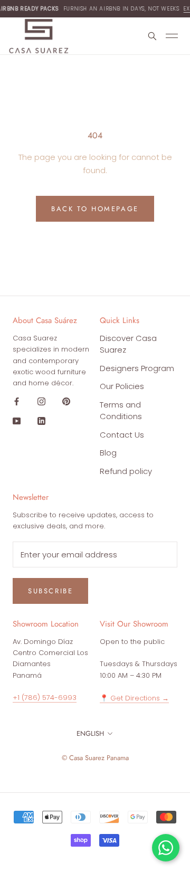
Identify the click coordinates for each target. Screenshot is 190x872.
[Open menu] (174, 36)
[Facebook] (17, 401)
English (90, 733)
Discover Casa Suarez (128, 344)
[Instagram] (41, 401)
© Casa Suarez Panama (95, 758)
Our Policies (122, 386)
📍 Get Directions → (134, 698)
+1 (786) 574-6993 (45, 698)
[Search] (151, 36)
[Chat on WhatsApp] (165, 847)
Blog (108, 452)
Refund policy (126, 471)
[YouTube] (17, 421)
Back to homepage (95, 209)
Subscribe (50, 591)
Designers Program (137, 368)
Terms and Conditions (121, 410)
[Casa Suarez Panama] (38, 36)
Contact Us (122, 434)
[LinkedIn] (41, 421)
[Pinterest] (66, 401)
